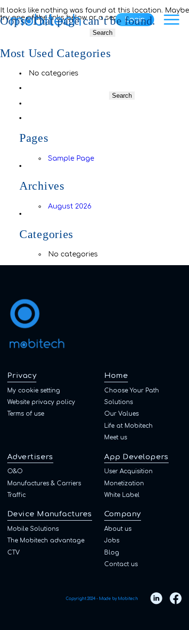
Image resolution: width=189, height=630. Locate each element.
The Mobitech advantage (45, 540)
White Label (122, 495)
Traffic (16, 495)
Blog (111, 552)
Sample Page (71, 158)
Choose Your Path (131, 390)
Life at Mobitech (128, 425)
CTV (13, 552)
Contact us (121, 564)
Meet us (115, 437)
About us (117, 528)
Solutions (118, 402)
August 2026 (70, 206)
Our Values (121, 413)
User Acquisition (128, 471)
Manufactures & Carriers (44, 483)
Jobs (111, 540)
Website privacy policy (41, 402)
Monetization (124, 483)
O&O (15, 471)
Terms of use (25, 413)
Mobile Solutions (33, 528)
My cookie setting (33, 390)
